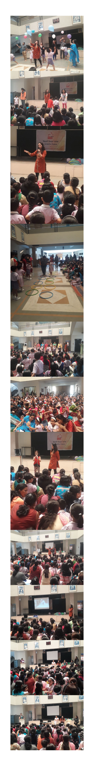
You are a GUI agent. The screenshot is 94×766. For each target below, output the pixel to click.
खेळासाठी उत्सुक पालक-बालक (45, 352)
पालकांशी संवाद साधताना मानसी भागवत (46, 156)
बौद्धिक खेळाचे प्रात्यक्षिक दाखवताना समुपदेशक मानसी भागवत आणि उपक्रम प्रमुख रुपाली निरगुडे (47, 569)
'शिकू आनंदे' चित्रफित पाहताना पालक (45, 615)
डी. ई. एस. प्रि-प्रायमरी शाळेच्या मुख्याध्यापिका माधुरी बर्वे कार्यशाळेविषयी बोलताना (47, 729)
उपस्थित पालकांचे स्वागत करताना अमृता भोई (46, 670)
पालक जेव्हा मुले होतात (47, 41)
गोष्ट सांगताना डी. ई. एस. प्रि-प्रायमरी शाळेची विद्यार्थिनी (46, 462)
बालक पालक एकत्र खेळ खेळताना (45, 407)
